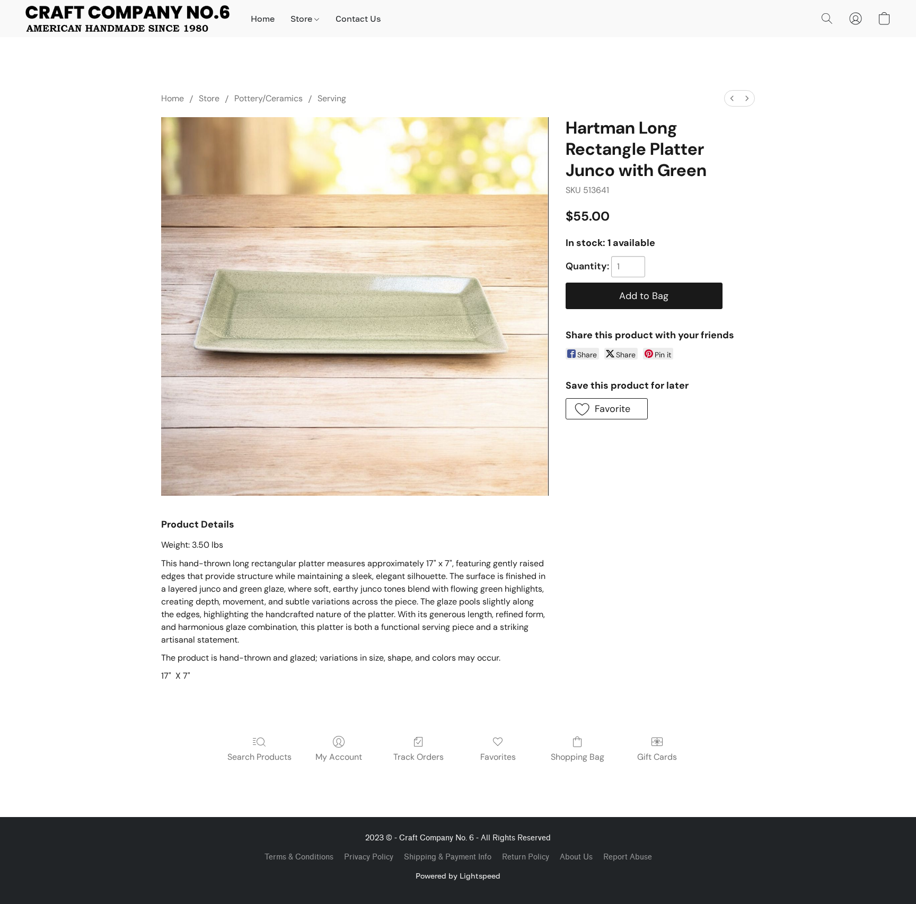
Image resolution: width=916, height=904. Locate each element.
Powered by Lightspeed (458, 875)
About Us (576, 857)
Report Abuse (627, 857)
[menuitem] (732, 98)
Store (302, 18)
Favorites (498, 756)
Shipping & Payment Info (447, 857)
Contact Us (358, 18)
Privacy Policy (368, 857)
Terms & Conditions (299, 857)
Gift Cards (657, 756)
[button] (127, 18)
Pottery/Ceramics (268, 98)
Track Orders (418, 756)
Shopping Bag (577, 756)
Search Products (259, 756)
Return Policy (525, 857)
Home (263, 18)
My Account (338, 756)
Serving (332, 98)
